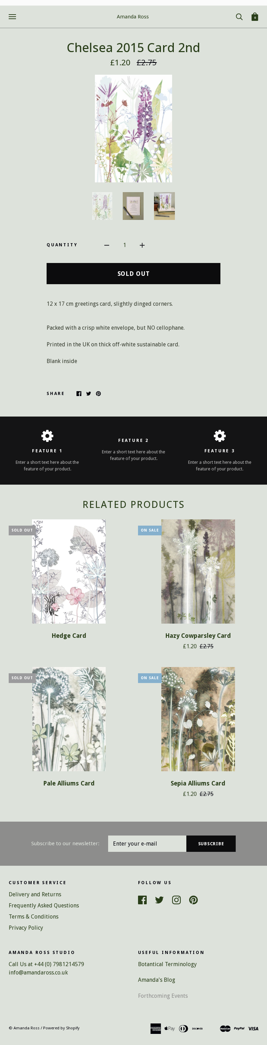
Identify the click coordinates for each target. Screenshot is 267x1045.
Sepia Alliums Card (198, 783)
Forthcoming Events (163, 996)
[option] (133, 128)
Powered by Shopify (61, 1028)
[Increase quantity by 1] (142, 245)
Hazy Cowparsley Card (198, 635)
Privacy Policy (26, 927)
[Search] (239, 16)
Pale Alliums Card (69, 783)
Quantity (62, 244)
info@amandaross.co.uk (38, 972)
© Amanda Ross (24, 1028)
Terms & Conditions (33, 916)
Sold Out (134, 273)
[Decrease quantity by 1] (106, 245)
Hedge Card (68, 635)
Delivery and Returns (35, 894)
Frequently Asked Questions (44, 905)
